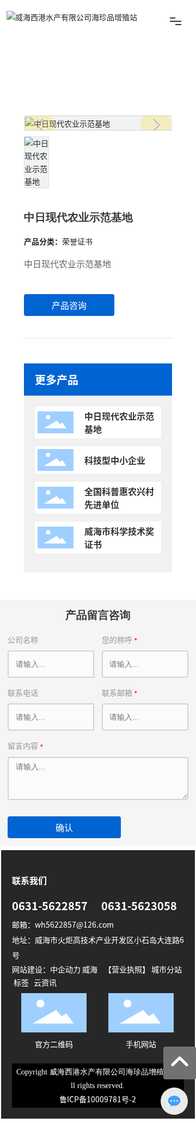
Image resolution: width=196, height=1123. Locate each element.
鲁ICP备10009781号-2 (97, 1099)
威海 (89, 969)
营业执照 (127, 969)
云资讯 (45, 982)
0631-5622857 (50, 905)
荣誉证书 (64, 62)
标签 (21, 982)
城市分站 (166, 969)
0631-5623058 (139, 905)
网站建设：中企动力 (46, 969)
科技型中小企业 (114, 460)
